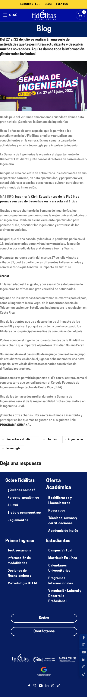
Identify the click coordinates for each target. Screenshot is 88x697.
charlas (52, 439)
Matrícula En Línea (62, 558)
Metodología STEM (22, 583)
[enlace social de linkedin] (47, 685)
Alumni (12, 505)
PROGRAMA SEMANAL (15, 425)
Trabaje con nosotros (24, 513)
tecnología (13, 448)
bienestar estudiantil (20, 439)
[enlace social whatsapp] (53, 685)
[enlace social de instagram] (34, 685)
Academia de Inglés (63, 531)
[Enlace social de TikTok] (59, 685)
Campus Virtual (60, 550)
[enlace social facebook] (29, 685)
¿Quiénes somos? (21, 490)
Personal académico (23, 498)
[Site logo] (44, 15)
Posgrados (56, 510)
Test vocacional (19, 550)
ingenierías (76, 439)
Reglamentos (17, 520)
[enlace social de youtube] (40, 685)
